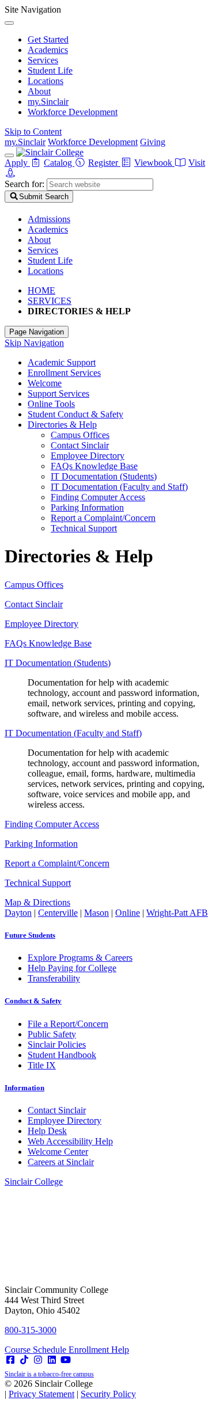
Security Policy (108, 1394)
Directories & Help (62, 424)
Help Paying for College (72, 968)
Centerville (58, 913)
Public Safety (52, 1034)
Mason (96, 913)
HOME (41, 290)
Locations (45, 81)
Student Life (50, 70)
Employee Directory (87, 456)
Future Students (30, 935)
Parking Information (87, 507)
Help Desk (47, 1131)
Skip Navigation (34, 343)
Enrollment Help (99, 1349)
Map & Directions (37, 902)
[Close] (9, 23)
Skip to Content (33, 131)
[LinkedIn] (52, 1360)
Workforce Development (73, 112)
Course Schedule (37, 1349)
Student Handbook (62, 1055)
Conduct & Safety (33, 1000)
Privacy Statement (41, 1394)
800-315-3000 (30, 1330)
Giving (152, 142)
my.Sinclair (48, 101)
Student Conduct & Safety (75, 414)
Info (24, 1087)
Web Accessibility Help (70, 1141)
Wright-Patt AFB (177, 913)
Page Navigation (36, 332)
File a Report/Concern (68, 1024)
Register (104, 163)
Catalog (59, 163)
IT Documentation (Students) (104, 476)
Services (43, 60)
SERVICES (49, 301)
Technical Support (84, 528)
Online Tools (51, 404)
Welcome (45, 383)
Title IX (42, 1065)
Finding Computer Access (98, 497)
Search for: (24, 184)
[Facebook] (10, 1360)
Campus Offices (80, 435)
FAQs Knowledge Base (94, 466)
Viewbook (154, 163)
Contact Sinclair (80, 445)
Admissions (49, 219)
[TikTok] (24, 1360)
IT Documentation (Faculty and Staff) (119, 487)
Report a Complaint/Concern (103, 518)
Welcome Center (58, 1151)
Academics (48, 50)
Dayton (18, 913)
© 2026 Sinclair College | (70, 1389)
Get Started (48, 39)
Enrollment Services (64, 373)
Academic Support (62, 362)
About (39, 91)
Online (127, 913)
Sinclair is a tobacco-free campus (49, 1374)
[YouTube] (65, 1360)
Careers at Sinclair (61, 1162)
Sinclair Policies (57, 1044)
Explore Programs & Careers (80, 957)
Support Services (58, 393)
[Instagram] (38, 1360)
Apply (17, 163)
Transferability (54, 978)
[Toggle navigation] (9, 155)
